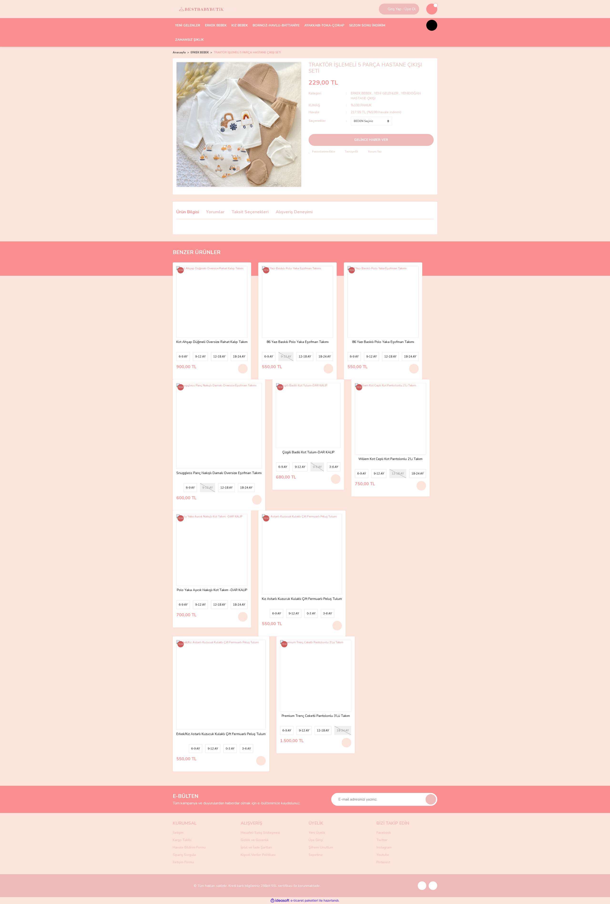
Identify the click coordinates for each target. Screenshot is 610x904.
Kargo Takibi (182, 840)
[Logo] (203, 9)
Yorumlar (215, 212)
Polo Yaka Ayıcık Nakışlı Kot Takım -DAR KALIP (212, 590)
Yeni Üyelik (317, 832)
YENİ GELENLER (386, 93)
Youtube (382, 855)
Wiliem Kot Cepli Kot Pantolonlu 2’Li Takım (390, 459)
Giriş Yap (395, 9)
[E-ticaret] (304, 901)
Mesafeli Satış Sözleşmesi (260, 832)
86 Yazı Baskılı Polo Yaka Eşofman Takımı (298, 342)
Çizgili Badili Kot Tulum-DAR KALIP (308, 452)
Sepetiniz (315, 855)
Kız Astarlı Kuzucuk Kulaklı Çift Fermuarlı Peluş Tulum (302, 599)
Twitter (381, 840)
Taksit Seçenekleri (250, 212)
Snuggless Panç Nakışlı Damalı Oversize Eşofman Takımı (219, 473)
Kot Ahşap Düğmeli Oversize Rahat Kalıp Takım (212, 342)
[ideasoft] (280, 900)
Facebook (383, 832)
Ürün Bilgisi (187, 212)
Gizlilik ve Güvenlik (255, 840)
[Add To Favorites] (322, 151)
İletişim (178, 832)
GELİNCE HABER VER (371, 140)
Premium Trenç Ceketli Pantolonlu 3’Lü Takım (316, 716)
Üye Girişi (316, 840)
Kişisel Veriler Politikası (258, 855)
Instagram (383, 847)
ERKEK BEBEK (361, 93)
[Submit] (431, 799)
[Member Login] (383, 9)
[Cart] (431, 9)
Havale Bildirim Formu (189, 847)
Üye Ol (410, 9)
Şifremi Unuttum (321, 847)
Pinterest (383, 862)
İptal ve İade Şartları (256, 847)
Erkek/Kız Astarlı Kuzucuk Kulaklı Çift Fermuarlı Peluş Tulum (221, 734)
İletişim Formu (183, 862)
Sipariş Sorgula (184, 855)
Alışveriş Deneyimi (294, 212)
